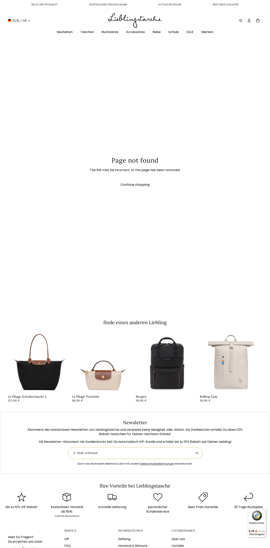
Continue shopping (135, 184)
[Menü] (263, 510)
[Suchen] (240, 20)
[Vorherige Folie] (14, 362)
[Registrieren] (196, 453)
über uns (178, 539)
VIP (66, 539)
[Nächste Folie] (64, 362)
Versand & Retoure (132, 545)
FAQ (67, 545)
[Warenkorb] (257, 20)
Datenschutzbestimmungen (157, 463)
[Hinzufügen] (64, 387)
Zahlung (124, 539)
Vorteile (178, 545)
